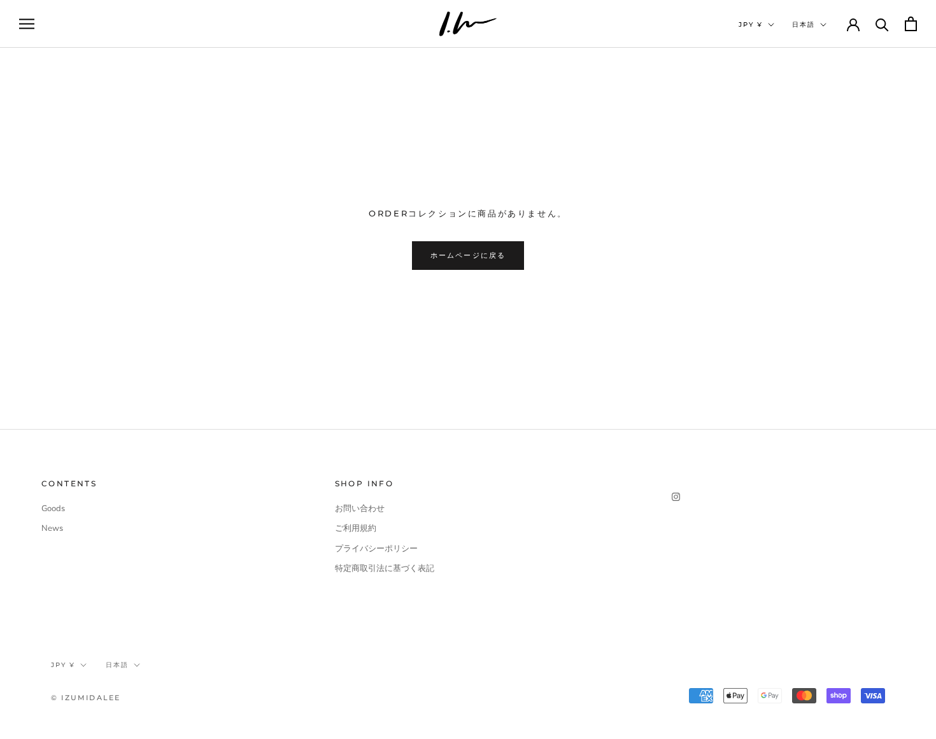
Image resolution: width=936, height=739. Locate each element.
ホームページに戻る (468, 255)
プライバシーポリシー (376, 548)
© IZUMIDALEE (85, 697)
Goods (53, 508)
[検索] (882, 24)
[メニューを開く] (26, 23)
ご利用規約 (355, 528)
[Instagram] (676, 496)
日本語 (803, 24)
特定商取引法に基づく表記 (384, 568)
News (52, 528)
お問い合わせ (360, 508)
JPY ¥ (751, 24)
